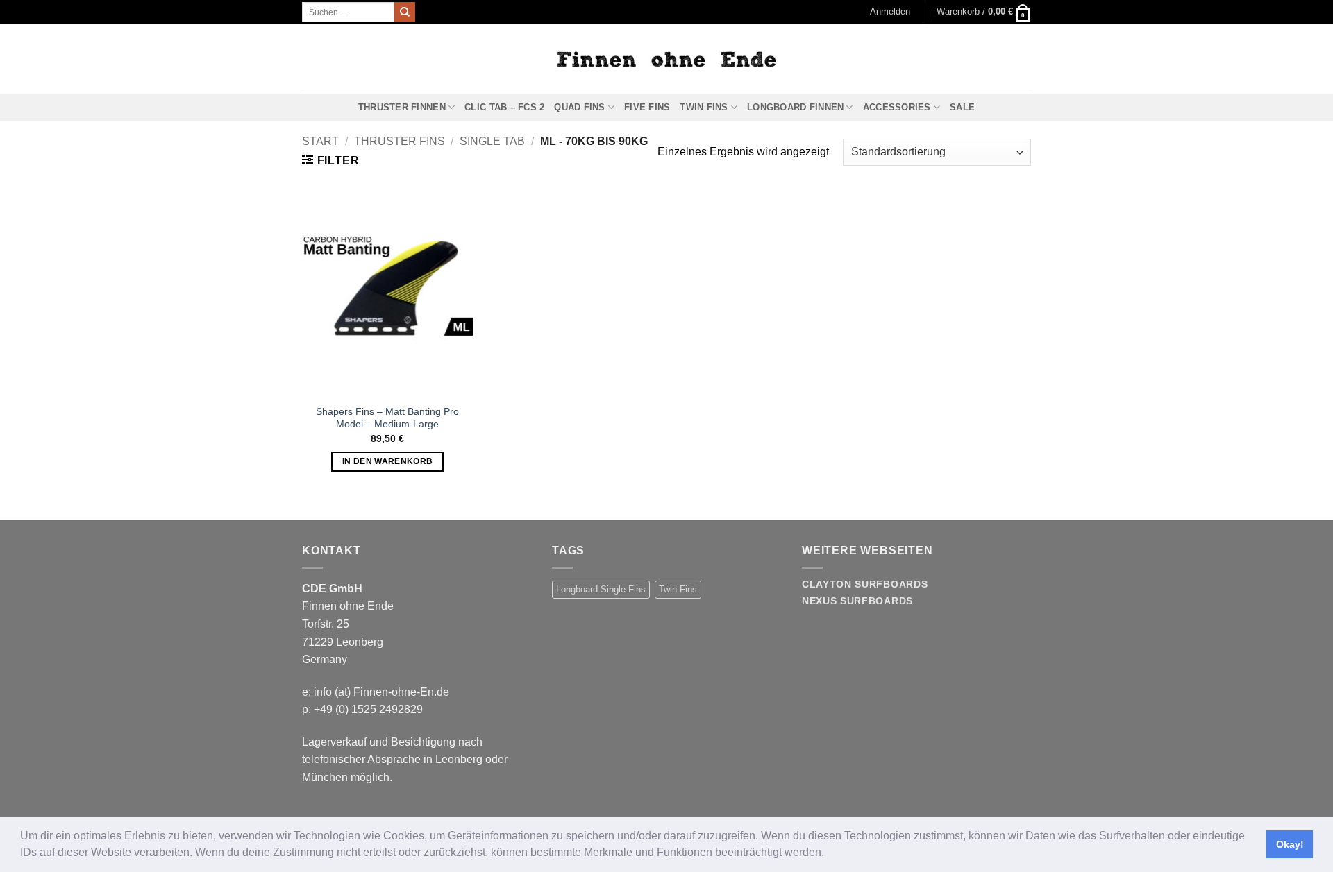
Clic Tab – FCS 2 (504, 107)
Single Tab (492, 141)
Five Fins (647, 107)
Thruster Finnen (402, 107)
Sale (962, 107)
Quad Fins (579, 107)
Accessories (897, 107)
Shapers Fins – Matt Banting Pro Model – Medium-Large (387, 418)
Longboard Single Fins (601, 589)
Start (320, 141)
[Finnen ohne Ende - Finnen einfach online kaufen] (666, 59)
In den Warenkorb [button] (387, 461)
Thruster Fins (399, 141)
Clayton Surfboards (865, 584)
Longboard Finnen (795, 107)
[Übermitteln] (404, 12)
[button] (829, 854)
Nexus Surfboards (857, 601)
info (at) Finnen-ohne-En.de (381, 692)
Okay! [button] (1290, 844)
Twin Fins (704, 107)
